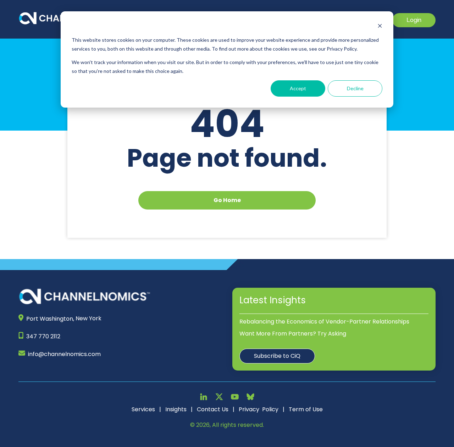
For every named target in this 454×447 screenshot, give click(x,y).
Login (413, 20)
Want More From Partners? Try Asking (292, 333)
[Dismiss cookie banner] (379, 26)
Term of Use (306, 409)
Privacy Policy (258, 409)
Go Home (227, 200)
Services (143, 409)
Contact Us (212, 409)
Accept (298, 88)
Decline (355, 88)
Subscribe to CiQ (277, 356)
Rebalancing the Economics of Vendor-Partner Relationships (324, 321)
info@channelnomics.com (64, 354)
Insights (176, 409)
